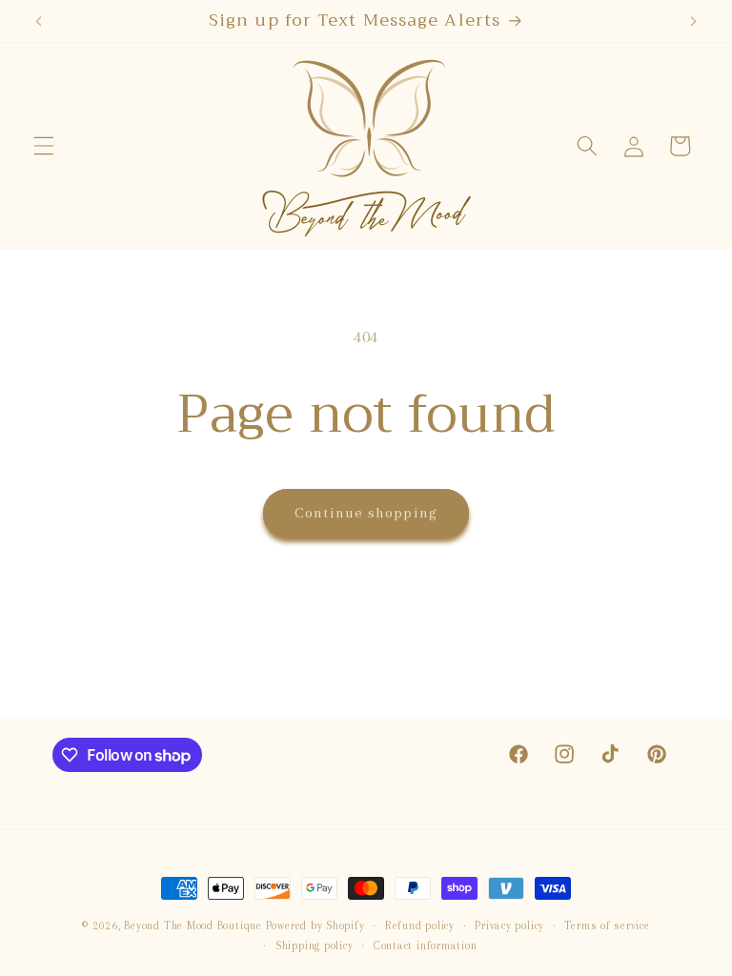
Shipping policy (314, 945)
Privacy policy (509, 925)
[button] (44, 146)
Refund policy (420, 925)
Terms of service (606, 925)
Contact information (426, 945)
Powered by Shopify (315, 925)
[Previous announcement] (39, 21)
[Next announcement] (693, 21)
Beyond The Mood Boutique (192, 925)
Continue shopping (366, 512)
